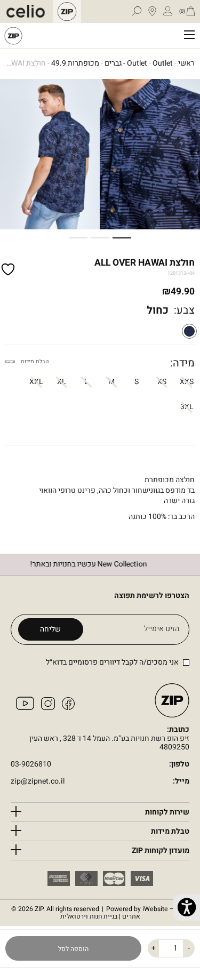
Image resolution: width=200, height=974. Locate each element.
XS (161, 381)
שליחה (50, 629)
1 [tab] (126, 237)
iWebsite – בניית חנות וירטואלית (124, 913)
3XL (187, 406)
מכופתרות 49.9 (75, 63)
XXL (36, 381)
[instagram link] (48, 707)
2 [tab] (104, 237)
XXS (187, 381)
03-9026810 (31, 764)
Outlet (163, 63)
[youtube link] (25, 707)
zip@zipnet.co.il (38, 781)
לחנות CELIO (28, 11)
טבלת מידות (35, 361)
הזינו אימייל (161, 629)
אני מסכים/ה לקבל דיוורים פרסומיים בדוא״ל (112, 662)
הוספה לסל (73, 949)
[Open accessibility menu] (186, 907)
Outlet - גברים (126, 63)
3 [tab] (82, 237)
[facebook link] (68, 707)
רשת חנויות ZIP (13, 35)
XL (61, 381)
